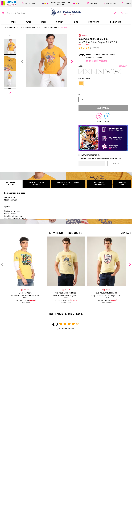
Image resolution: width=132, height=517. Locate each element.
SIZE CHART (123, 66)
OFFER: (82, 55)
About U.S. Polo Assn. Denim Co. (68, 183)
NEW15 (99, 57)
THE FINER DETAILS (11, 183)
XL (101, 71)
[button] (81, 83)
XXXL (117, 71)
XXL (108, 71)
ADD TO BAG (103, 107)
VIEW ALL (125, 233)
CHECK (116, 163)
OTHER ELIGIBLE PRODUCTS (96, 61)
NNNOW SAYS (122, 183)
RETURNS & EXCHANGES (99, 183)
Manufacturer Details (36, 183)
